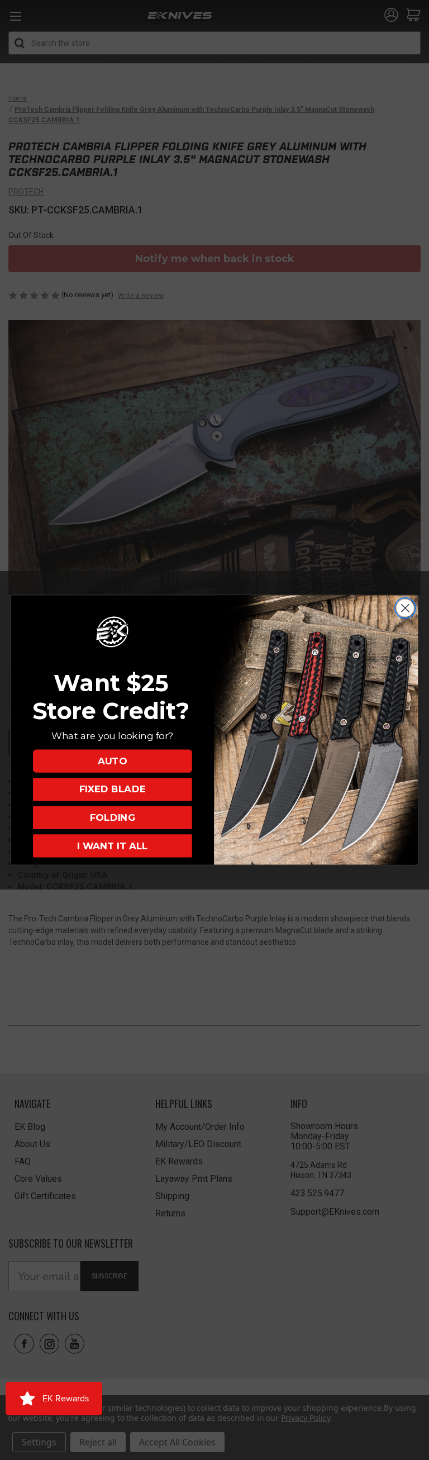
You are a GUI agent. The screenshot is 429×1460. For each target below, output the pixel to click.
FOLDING (112, 818)
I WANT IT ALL (112, 846)
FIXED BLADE (112, 789)
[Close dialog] (405, 608)
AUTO (112, 761)
